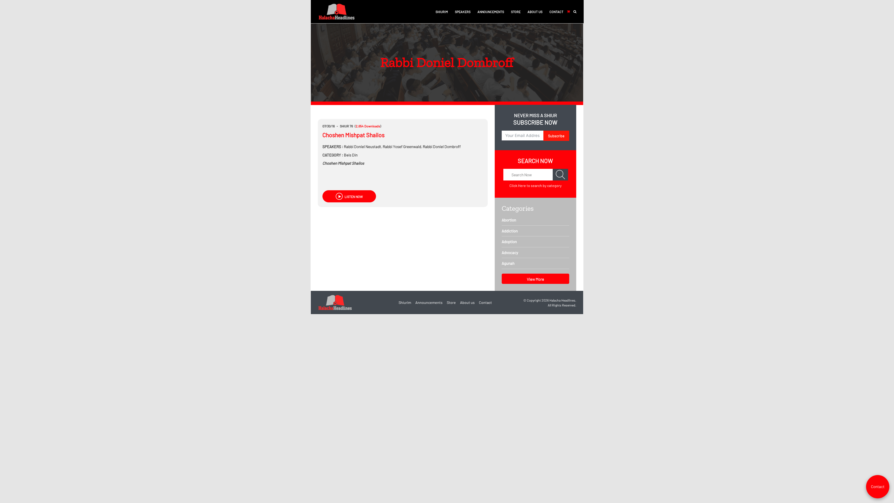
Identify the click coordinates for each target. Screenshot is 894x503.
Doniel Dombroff (442, 146)
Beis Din (351, 155)
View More (535, 279)
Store (516, 12)
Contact (556, 12)
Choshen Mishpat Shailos (353, 134)
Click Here (517, 185)
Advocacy (510, 252)
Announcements (490, 12)
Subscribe (556, 135)
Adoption (509, 241)
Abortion (509, 220)
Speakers (463, 12)
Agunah (508, 263)
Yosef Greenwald (402, 146)
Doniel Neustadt (362, 146)
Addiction (510, 230)
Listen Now (353, 197)
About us (535, 12)
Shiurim (442, 12)
